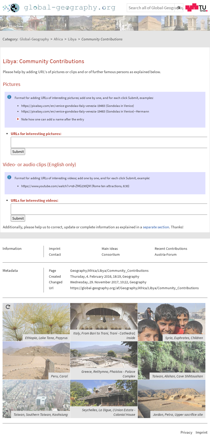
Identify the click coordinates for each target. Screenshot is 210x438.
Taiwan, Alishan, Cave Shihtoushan (177, 376)
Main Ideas (110, 248)
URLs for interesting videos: (34, 200)
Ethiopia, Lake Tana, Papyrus (46, 337)
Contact (55, 254)
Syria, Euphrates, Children (184, 337)
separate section (156, 226)
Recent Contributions (171, 248)
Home (59, 7)
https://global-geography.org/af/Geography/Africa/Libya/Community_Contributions (134, 288)
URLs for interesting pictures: (36, 133)
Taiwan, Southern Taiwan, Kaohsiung (41, 414)
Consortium (111, 254)
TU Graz (196, 7)
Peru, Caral (59, 376)
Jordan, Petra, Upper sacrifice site (178, 414)
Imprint (54, 248)
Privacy (186, 432)
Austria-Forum (166, 254)
